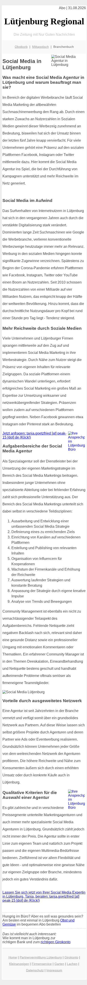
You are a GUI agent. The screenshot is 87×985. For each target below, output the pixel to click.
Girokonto (71, 957)
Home (12, 957)
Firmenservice (42, 964)
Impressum (54, 970)
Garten (59, 964)
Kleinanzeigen (19, 964)
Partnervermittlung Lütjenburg (41, 957)
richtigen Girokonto (55, 942)
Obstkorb (21, 46)
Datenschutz (35, 970)
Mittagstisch (40, 46)
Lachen (72, 964)
